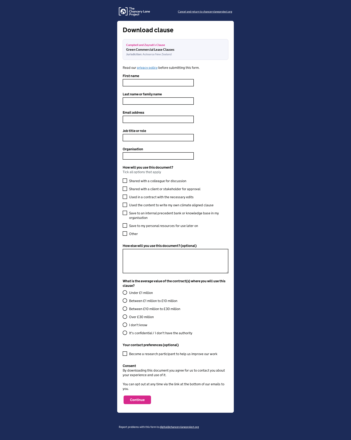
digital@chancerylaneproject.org (179, 426)
